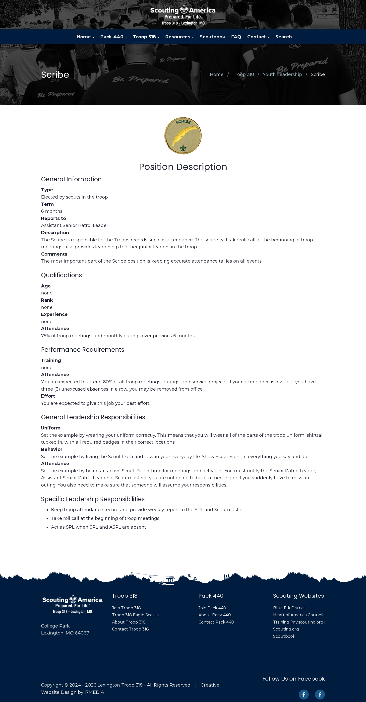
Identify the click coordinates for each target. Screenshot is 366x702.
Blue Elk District (289, 608)
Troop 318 (144, 37)
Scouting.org (286, 629)
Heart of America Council (298, 615)
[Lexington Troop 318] (183, 14)
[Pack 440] (320, 695)
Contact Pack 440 (216, 622)
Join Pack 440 (212, 608)
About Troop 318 (129, 622)
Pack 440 (111, 37)
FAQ (236, 37)
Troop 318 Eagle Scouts (135, 615)
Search (283, 37)
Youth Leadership (282, 74)
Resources (177, 37)
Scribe (318, 74)
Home (84, 37)
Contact (256, 37)
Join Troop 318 (126, 608)
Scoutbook (212, 37)
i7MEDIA (94, 692)
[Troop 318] (304, 695)
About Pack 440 (214, 615)
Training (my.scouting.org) (299, 622)
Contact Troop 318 (130, 629)
